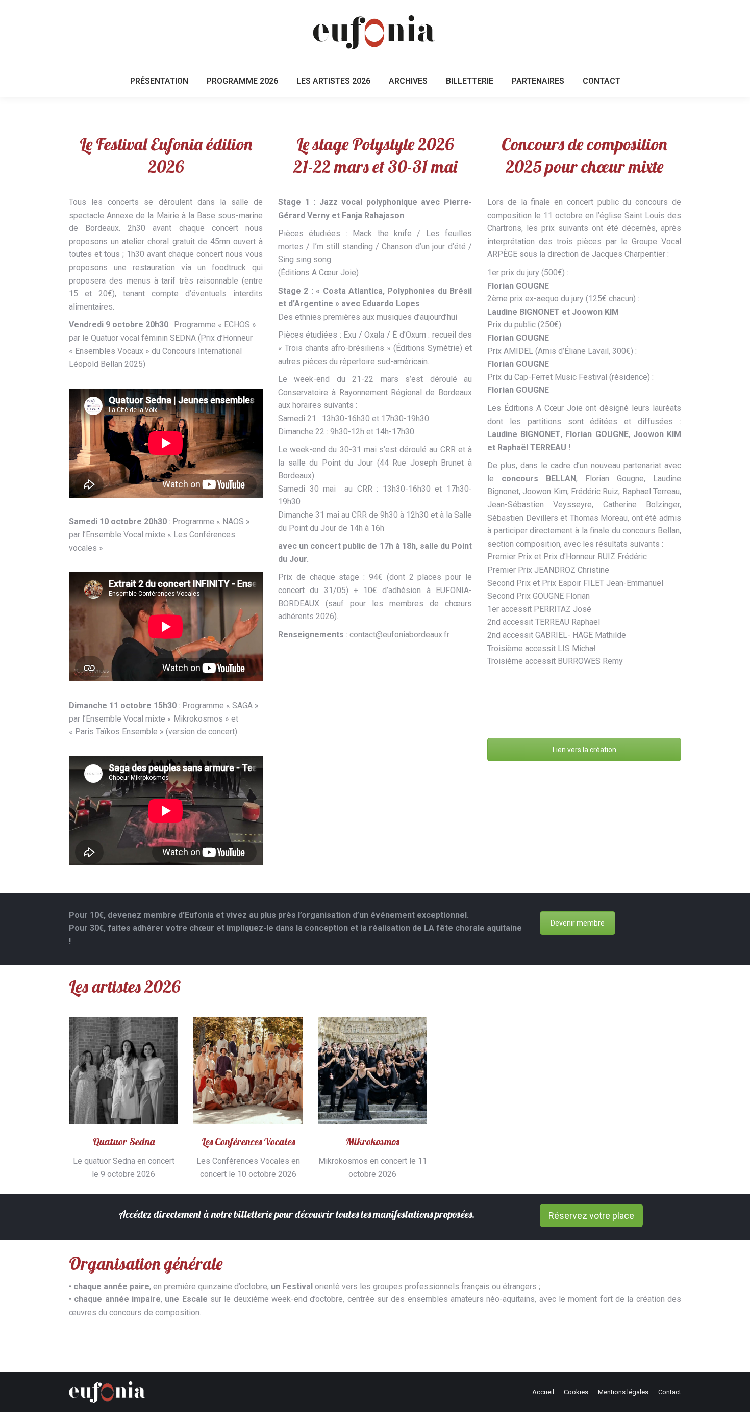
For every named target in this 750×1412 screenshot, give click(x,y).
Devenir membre (578, 923)
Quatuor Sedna (123, 1141)
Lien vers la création (584, 750)
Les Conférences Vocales (248, 1141)
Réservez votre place (591, 1215)
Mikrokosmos (372, 1141)
